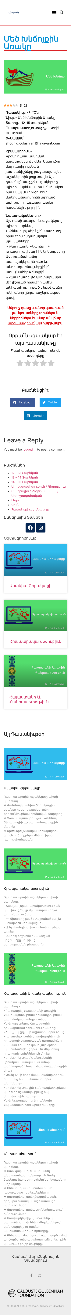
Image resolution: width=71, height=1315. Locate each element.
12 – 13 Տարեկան (24, 473)
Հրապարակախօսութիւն (35, 641)
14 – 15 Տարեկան (24, 482)
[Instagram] (40, 528)
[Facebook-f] (31, 1275)
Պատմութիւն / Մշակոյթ (30, 509)
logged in (29, 449)
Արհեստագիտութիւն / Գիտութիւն (38, 486)
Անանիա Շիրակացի (30, 585)
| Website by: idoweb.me (51, 1306)
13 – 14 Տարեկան (24, 477)
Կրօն (15, 505)
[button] (54, 12)
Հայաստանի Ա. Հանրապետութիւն (29, 699)
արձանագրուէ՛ (21, 323)
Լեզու (15, 500)
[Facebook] (30, 528)
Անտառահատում (20, 1154)
